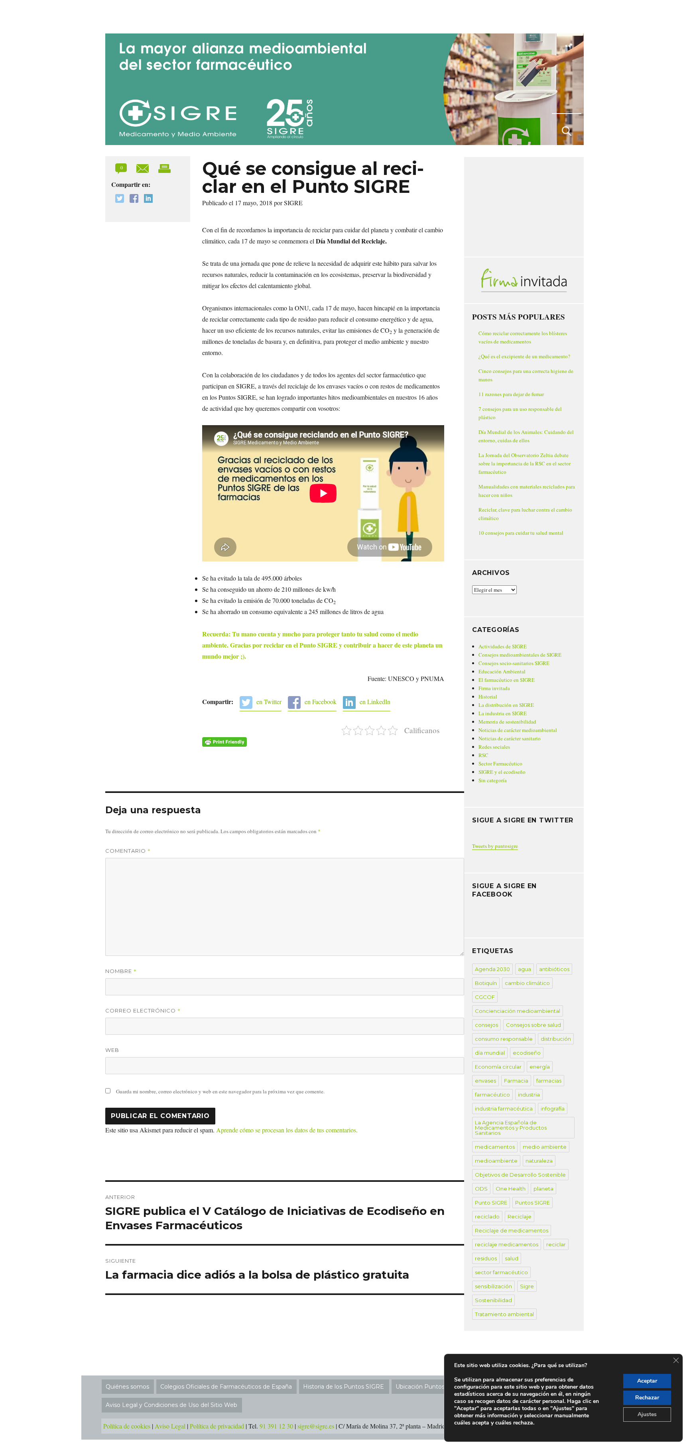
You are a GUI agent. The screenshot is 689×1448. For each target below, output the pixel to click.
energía (540, 1066)
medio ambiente (545, 1147)
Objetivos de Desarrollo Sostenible (520, 1174)
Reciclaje (520, 1216)
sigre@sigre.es (315, 1426)
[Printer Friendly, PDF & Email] (224, 742)
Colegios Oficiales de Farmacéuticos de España (226, 1386)
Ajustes (647, 1414)
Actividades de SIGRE (502, 646)
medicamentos (495, 1147)
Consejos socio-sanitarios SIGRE (513, 663)
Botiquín (486, 983)
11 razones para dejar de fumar (511, 394)
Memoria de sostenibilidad (507, 721)
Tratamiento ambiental (504, 1314)
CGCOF (485, 997)
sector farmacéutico (501, 1272)
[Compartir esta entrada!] (143, 167)
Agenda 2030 (492, 969)
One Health (511, 1188)
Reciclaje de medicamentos (511, 1230)
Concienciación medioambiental (517, 1011)
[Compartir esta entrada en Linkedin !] (146, 199)
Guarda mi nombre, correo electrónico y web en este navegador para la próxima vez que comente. (220, 1091)
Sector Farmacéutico (500, 763)
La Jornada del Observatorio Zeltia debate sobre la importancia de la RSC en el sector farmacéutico (524, 463)
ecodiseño (527, 1053)
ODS (481, 1188)
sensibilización (493, 1286)
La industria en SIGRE (502, 713)
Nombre (121, 971)
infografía (553, 1108)
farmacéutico (492, 1094)
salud (511, 1258)
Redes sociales (494, 746)
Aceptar (647, 1381)
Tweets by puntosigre (495, 846)
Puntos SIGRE (532, 1202)
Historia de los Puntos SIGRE (343, 1386)
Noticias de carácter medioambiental (517, 730)
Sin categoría (492, 780)
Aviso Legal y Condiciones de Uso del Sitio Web (171, 1405)
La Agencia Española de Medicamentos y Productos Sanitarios (511, 1127)
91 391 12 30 (276, 1426)
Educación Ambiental (502, 671)
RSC (483, 755)
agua (524, 969)
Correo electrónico (143, 1010)
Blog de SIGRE (146, 15)
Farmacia (516, 1080)
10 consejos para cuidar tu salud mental (520, 532)
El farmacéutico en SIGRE (506, 679)
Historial (487, 696)
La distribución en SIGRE (506, 704)
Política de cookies (126, 1426)
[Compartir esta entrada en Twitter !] (117, 199)
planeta (543, 1188)
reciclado (487, 1216)
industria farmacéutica (504, 1108)
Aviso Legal (170, 1426)
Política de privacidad (217, 1426)
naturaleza (539, 1161)
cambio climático (527, 983)
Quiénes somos (127, 1386)
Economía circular (498, 1066)
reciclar (556, 1244)
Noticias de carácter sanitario (509, 738)
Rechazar (647, 1397)
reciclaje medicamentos (506, 1244)
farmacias (548, 1080)
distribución (556, 1039)
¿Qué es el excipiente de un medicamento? (524, 356)
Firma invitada (494, 688)
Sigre (527, 1286)
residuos (486, 1258)
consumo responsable (504, 1039)
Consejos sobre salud (533, 1025)
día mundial (490, 1053)
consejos (486, 1025)
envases (485, 1080)
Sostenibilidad (493, 1300)
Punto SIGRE (491, 1202)
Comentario (128, 850)
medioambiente (496, 1161)
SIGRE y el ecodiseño (502, 771)
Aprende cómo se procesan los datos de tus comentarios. (287, 1130)
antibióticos (554, 969)
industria (529, 1094)
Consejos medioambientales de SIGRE (519, 654)
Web (112, 1050)
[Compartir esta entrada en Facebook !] (132, 199)
